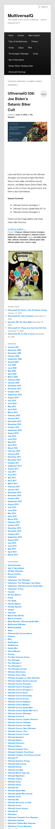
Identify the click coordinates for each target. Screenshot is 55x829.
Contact (21, 35)
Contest (11, 591)
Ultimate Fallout (15, 746)
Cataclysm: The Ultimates (19, 580)
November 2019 (14, 388)
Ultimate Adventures (16, 671)
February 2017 (14, 486)
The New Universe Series (18, 657)
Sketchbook (13, 645)
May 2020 (12, 370)
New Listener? (34, 35)
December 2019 (14, 385)
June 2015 (12, 545)
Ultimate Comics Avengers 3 (20, 689)
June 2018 (12, 439)
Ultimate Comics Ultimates (19, 713)
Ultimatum (12, 814)
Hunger (11, 609)
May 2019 (12, 406)
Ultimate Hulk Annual (17, 763)
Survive (11, 654)
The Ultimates (14, 660)
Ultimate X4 (13, 811)
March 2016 (13, 519)
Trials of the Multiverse (17, 41)
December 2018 (14, 421)
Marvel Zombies (15, 618)
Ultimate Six (13, 787)
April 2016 (12, 516)
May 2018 (12, 442)
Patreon (35, 41)
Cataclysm (12, 577)
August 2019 (13, 397)
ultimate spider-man (16, 242)
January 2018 (13, 453)
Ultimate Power (14, 781)
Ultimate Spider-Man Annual (20, 793)
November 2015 (14, 531)
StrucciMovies (14, 651)
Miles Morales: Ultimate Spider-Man (23, 621)
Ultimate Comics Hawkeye (19, 701)
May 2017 (12, 477)
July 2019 (12, 400)
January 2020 (13, 382)
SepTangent (13, 642)
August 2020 (13, 362)
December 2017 (14, 456)
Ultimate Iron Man (15, 769)
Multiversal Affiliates (17, 624)
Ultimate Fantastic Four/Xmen (21, 752)
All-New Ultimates (15, 571)
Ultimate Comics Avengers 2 (19, 234)
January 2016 (13, 525)
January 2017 (13, 489)
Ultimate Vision (14, 796)
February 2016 (14, 522)
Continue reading (17, 229)
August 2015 (13, 540)
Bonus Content (14, 574)
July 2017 (12, 471)
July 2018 (12, 436)
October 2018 (13, 427)
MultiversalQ (20, 15)
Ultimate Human (15, 766)
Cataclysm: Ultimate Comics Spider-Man (25, 585)
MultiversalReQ (14, 627)
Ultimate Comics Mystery (18, 704)
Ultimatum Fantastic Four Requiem (23, 817)
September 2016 (15, 501)
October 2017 (13, 462)
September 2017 (15, 465)
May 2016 (12, 513)
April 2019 (12, 409)
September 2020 (15, 359)
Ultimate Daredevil (16, 737)
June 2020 (12, 368)
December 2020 (14, 350)
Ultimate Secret (14, 784)
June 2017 (12, 474)
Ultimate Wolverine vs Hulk (19, 802)
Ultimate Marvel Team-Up (18, 772)
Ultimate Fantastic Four (18, 749)
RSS (30, 47)
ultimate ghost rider (37, 239)
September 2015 (15, 537)
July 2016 (12, 507)
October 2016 (13, 498)
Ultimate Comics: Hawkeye (19, 722)
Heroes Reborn (14, 603)
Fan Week (12, 600)
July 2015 (12, 543)
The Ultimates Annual (17, 668)
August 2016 (13, 504)
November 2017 (14, 459)
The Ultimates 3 (14, 666)
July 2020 (12, 364)
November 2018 (14, 424)
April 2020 (12, 373)
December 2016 (14, 492)
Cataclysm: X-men (16, 588)
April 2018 (12, 445)
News (10, 630)
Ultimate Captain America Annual (22, 680)
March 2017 (13, 483)
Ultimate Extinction (16, 743)
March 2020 (13, 376)
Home (10, 35)
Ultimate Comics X (16, 716)
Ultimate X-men (14, 805)
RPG (10, 639)
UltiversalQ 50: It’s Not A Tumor (21, 333)
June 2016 (12, 510)
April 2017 (12, 480)
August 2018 (13, 433)
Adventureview (14, 565)
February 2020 (14, 379)
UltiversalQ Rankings (17, 71)
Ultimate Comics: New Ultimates (22, 728)
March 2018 (13, 448)
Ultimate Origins (15, 778)
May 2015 (12, 548)
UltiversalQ (22, 237)
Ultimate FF (13, 758)
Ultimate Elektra (15, 740)
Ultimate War (13, 799)
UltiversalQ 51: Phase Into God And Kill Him (27, 328)
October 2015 (13, 534)
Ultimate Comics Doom (18, 692)
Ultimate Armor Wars (17, 675)
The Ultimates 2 (14, 663)
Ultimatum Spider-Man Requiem (22, 823)
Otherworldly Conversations (20, 633)
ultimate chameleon (20, 239)
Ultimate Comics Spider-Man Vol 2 (23, 710)
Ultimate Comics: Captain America (23, 719)
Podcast (18, 232)
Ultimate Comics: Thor (17, 731)
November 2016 (14, 495)
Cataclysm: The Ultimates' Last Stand (24, 583)
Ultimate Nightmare (16, 775)
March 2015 (13, 554)
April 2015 (12, 551)
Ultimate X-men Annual (18, 808)
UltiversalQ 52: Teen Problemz (21, 316)
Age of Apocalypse (16, 59)
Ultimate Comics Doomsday (20, 695)
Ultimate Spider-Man (17, 790)
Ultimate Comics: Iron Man (19, 725)
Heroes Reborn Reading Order (20, 65)
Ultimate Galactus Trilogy (19, 760)
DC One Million (14, 594)
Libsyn (21, 47)
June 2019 (12, 403)
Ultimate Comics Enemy (18, 698)
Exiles (35, 53)
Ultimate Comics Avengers (34, 232)
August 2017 (13, 468)
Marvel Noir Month (16, 615)
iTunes (11, 47)
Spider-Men (13, 648)
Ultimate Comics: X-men (18, 734)
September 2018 (15, 430)
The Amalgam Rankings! (18, 53)
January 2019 (13, 418)
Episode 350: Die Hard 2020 (20, 322)
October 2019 (13, 391)
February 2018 (14, 451)
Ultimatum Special (16, 820)
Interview (12, 612)
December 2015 (14, 528)
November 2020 (14, 353)
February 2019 (14, 415)
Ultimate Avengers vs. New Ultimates (24, 677)
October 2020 (13, 356)
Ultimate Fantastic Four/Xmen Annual (24, 755)
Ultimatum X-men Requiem (19, 826)
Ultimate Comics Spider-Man (20, 707)
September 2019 (15, 394)
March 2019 (13, 412)
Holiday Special (14, 606)
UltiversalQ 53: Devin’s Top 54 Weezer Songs (27, 310)
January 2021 (13, 347)
